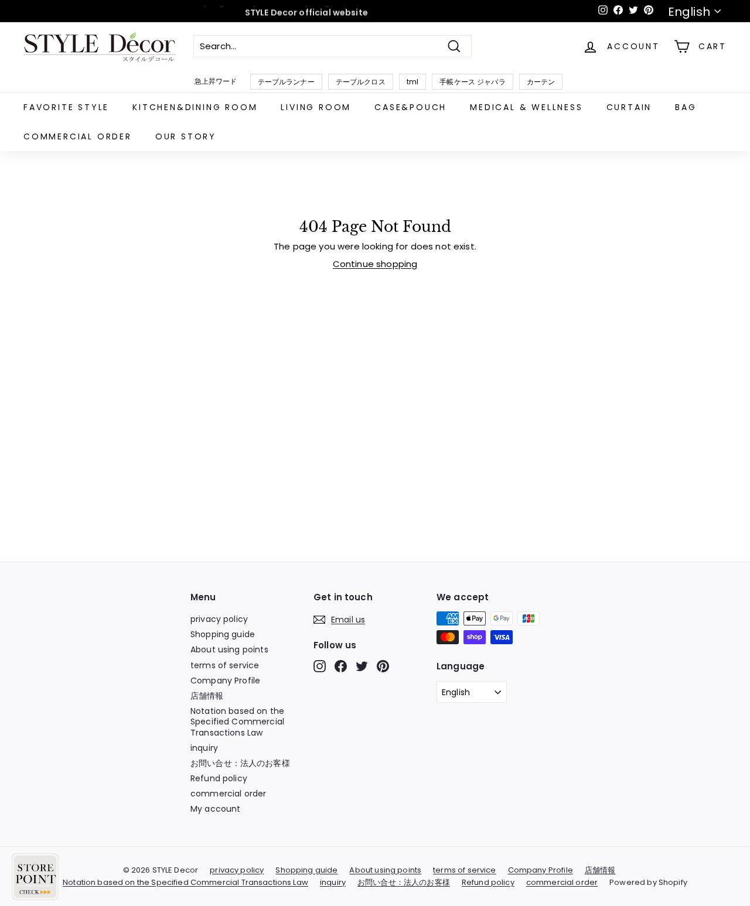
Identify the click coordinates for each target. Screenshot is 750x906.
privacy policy (219, 619)
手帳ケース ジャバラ (472, 82)
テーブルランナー (286, 82)
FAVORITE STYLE (66, 107)
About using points (229, 649)
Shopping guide (222, 634)
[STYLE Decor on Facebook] (341, 666)
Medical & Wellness (526, 107)
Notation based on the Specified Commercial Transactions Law (237, 721)
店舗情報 (207, 696)
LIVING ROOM (316, 107)
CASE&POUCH (410, 107)
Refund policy (218, 778)
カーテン (541, 82)
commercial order (77, 136)
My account (215, 809)
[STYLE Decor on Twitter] (362, 666)
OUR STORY (185, 136)
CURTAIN (629, 107)
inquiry (204, 748)
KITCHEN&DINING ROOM (194, 107)
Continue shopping (375, 264)
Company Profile (225, 680)
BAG (685, 107)
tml (412, 82)
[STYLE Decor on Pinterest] (383, 666)
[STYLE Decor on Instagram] (319, 666)
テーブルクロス (361, 82)
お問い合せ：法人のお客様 (240, 763)
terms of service (224, 665)
